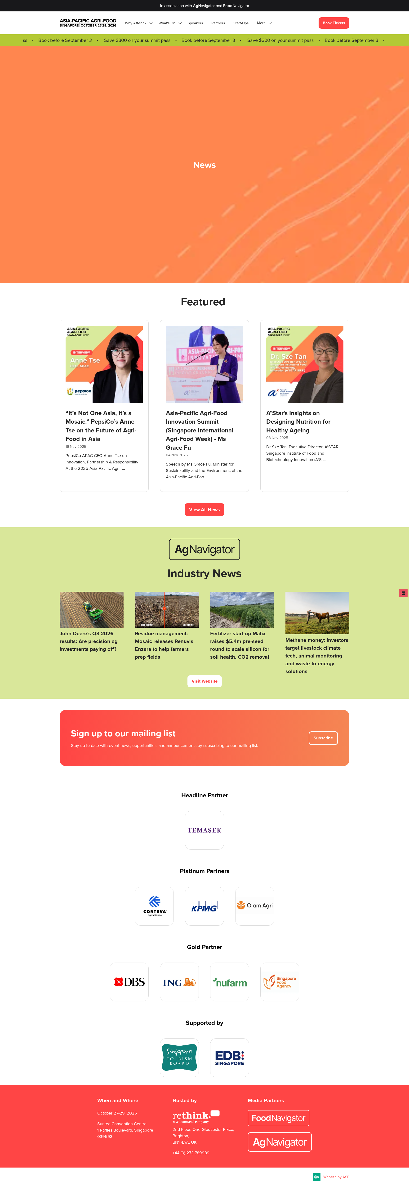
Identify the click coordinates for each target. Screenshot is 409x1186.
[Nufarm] (229, 982)
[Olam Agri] (255, 906)
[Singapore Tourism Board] (179, 1058)
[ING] (179, 982)
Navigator (204, 5)
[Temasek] (204, 830)
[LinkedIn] (403, 593)
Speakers (195, 23)
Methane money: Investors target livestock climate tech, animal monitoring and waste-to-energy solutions (316, 655)
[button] (263, 23)
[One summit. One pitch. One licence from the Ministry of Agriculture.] (104, 406)
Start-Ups (241, 23)
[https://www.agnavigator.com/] (204, 558)
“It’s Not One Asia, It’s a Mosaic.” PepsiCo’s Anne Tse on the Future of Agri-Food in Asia (301, 426)
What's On (167, 23)
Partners (218, 23)
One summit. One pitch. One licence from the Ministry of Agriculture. (99, 422)
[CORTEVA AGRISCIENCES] (154, 906)
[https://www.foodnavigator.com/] (278, 1125)
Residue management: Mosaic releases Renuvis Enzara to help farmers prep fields (164, 645)
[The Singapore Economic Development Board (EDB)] (229, 1058)
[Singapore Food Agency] (280, 982)
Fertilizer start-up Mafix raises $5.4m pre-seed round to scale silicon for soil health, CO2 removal (239, 645)
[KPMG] (204, 906)
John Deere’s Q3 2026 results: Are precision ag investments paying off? (89, 641)
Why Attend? (135, 23)
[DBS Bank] (129, 982)
